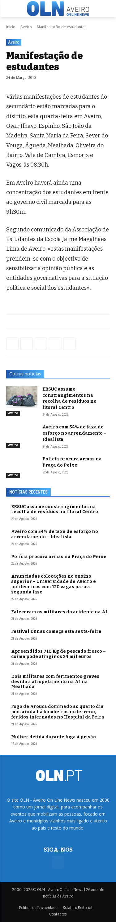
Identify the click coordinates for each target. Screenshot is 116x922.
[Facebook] (12, 344)
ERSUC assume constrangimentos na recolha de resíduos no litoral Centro (54, 509)
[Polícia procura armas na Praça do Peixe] (21, 467)
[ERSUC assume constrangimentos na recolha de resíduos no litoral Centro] (21, 397)
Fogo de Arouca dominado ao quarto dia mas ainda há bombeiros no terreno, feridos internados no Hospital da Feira (57, 712)
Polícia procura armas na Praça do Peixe (58, 556)
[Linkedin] (55, 344)
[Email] (69, 344)
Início (10, 26)
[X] (41, 344)
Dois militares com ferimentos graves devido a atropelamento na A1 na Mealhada (55, 682)
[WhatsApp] (26, 344)
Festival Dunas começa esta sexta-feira (56, 631)
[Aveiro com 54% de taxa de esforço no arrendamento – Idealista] (21, 435)
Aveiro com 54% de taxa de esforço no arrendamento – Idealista (74, 433)
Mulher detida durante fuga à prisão (53, 737)
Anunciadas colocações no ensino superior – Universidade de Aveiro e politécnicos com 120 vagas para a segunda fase (53, 584)
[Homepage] (58, 8)
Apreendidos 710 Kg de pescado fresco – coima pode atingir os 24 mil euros (58, 654)
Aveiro (26, 26)
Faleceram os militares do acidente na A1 (59, 612)
